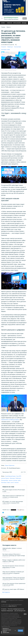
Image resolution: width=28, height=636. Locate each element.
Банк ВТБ (18, 476)
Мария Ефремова (9, 465)
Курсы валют (17, 22)
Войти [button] (24, 18)
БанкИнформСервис (10, 476)
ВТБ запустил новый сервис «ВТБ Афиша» (13, 589)
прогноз (11, 480)
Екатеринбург (17, 46)
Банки (3, 22)
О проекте (3, 609)
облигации (12, 478)
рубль (19, 480)
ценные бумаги (5, 478)
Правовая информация (7, 610)
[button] (2, 18)
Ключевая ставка (5, 49)
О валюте (3, 46)
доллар (15, 480)
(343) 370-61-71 (12, 606)
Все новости (6, 592)
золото (12, 482)
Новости (9, 22)
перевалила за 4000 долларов (10, 419)
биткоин (17, 482)
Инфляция (10, 46)
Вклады (24, 22)
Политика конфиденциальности (16, 609)
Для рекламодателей (19, 610)
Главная (3, 27)
